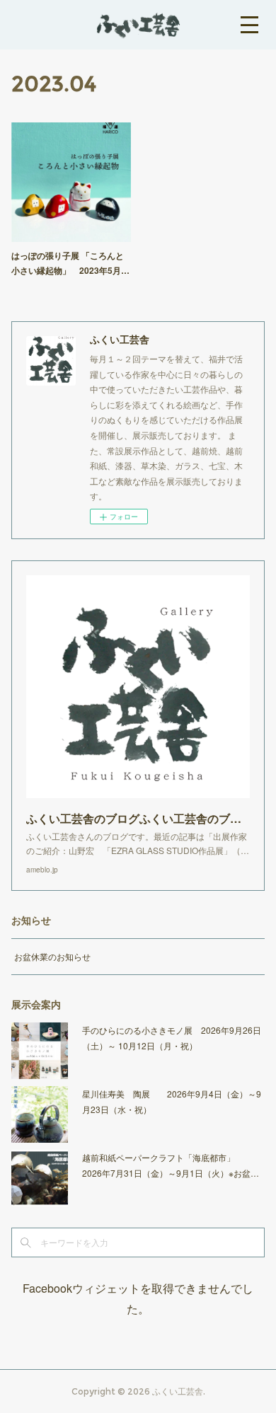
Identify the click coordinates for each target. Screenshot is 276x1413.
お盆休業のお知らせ (52, 956)
